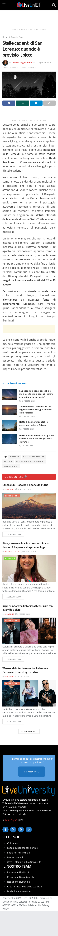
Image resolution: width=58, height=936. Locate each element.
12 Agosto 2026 (28, 401)
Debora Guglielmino (22, 62)
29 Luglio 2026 (23, 676)
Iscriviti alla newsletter (19, 891)
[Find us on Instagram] (29, 829)
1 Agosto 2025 (27, 446)
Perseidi (8, 461)
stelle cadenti (11, 466)
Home (5, 37)
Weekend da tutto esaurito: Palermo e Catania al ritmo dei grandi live (25, 670)
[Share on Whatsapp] (22, 103)
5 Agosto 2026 (23, 614)
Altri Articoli (29, 731)
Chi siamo (12, 843)
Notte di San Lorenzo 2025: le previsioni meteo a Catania (33, 423)
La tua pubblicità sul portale (22, 847)
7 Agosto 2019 (44, 62)
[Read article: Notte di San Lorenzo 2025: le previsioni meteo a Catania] (9, 425)
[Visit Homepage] (29, 5)
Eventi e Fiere (17, 37)
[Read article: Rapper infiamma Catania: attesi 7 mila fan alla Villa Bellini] (29, 631)
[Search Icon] (54, 5)
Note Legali (11, 819)
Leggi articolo (14, 534)
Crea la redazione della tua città (24, 886)
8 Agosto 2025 (27, 429)
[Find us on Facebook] (5, 829)
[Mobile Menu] (3, 5)
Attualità (10, 558)
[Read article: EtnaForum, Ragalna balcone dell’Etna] (29, 506)
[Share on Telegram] (36, 103)
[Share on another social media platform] (49, 103)
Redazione (9, 489)
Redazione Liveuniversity (20, 877)
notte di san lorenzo (33, 456)
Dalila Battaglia (12, 552)
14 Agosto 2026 (29, 552)
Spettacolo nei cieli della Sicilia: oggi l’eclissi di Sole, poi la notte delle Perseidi (35, 409)
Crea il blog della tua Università (24, 861)
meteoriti (14, 456)
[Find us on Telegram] (21, 829)
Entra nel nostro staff (18, 852)
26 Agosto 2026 (24, 489)
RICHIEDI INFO (31, 771)
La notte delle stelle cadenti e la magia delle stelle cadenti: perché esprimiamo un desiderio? (36, 394)
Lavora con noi (15, 857)
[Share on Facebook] (8, 103)
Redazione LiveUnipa (18, 881)
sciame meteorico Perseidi (30, 461)
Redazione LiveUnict (18, 872)
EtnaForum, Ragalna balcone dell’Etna (25, 485)
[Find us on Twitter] (13, 829)
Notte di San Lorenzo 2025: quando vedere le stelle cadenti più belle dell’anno (36, 438)
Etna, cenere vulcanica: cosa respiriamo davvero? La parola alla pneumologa (25, 545)
